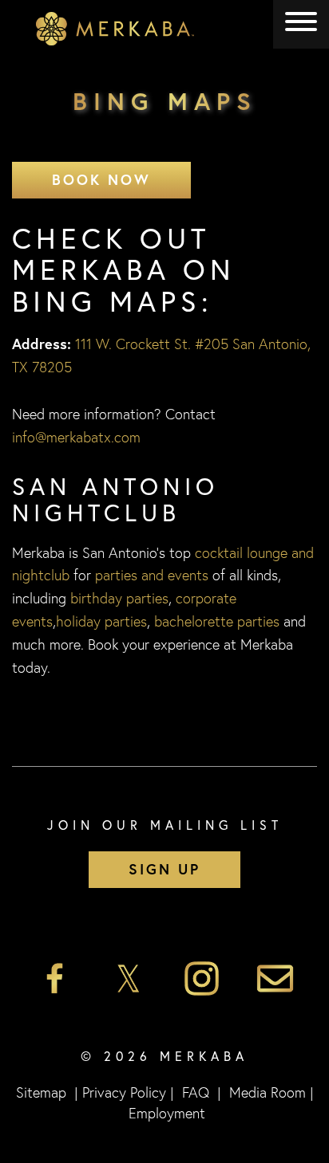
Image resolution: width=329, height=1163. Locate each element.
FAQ (195, 1092)
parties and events (151, 574)
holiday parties (101, 621)
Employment (167, 1112)
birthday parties (119, 597)
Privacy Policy (124, 1092)
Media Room (267, 1092)
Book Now (101, 179)
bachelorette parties (216, 621)
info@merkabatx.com (76, 436)
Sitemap (41, 1092)
